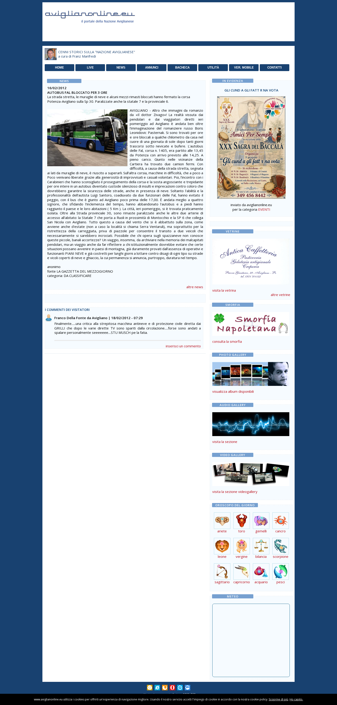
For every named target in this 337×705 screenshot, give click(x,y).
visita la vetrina (224, 290)
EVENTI (264, 209)
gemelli (261, 531)
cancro (280, 531)
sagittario (222, 582)
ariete (222, 531)
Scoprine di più (278, 699)
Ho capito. (296, 699)
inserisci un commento (183, 346)
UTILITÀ (213, 67)
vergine (242, 556)
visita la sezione (224, 441)
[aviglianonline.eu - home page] (96, 28)
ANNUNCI (151, 67)
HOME (59, 67)
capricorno (241, 582)
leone (222, 556)
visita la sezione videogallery (234, 491)
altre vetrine (280, 294)
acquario (261, 582)
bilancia (261, 556)
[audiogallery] (250, 434)
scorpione (280, 556)
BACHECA (182, 67)
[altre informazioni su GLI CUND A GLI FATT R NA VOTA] (251, 146)
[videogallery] (250, 484)
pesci (280, 582)
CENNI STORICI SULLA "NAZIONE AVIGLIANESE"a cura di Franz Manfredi (96, 54)
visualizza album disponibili (233, 391)
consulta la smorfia (227, 341)
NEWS (120, 67)
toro (241, 531)
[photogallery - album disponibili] (250, 384)
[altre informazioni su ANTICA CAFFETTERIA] (250, 260)
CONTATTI (274, 67)
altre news (194, 287)
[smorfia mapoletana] (250, 334)
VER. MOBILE (244, 67)
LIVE (90, 67)
